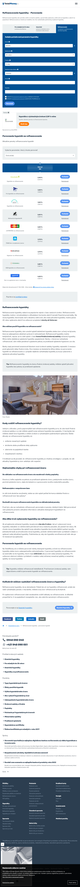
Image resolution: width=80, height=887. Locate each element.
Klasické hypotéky (12, 659)
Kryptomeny (59, 811)
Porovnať (9, 103)
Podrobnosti (65, 181)
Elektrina (58, 798)
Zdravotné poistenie (35, 793)
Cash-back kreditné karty (63, 788)
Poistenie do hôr (34, 801)
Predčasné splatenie (13, 721)
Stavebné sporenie (36, 810)
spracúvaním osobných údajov (20, 96)
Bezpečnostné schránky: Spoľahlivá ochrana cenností (26, 753)
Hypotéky (5, 803)
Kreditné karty (61, 783)
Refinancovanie (65, 28)
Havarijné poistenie (34, 798)
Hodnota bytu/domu (11, 69)
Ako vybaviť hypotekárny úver (17, 696)
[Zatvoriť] (2, 844)
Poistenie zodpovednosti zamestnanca (36, 805)
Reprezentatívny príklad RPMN (9, 129)
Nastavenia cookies (8, 882)
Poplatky (8, 708)
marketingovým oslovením (18, 98)
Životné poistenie (34, 791)
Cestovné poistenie (34, 788)
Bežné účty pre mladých (36, 828)
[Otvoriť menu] (76, 4)
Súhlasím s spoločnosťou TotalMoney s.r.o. (23, 98)
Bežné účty (33, 823)
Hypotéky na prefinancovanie (17, 672)
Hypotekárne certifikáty (14, 725)
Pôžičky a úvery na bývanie (10, 791)
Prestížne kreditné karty (63, 791)
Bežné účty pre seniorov (36, 833)
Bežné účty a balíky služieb (37, 825)
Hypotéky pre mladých (9, 813)
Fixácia (7, 60)
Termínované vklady (8, 821)
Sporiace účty (6, 826)
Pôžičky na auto (7, 788)
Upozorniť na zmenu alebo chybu (44, 287)
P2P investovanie (61, 813)
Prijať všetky (72, 882)
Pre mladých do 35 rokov (22, 28)
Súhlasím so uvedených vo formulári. (23, 96)
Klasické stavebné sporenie (37, 813)
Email (6, 78)
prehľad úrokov (21, 297)
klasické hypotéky (25, 608)
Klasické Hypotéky (63, 608)
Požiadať (65, 177)
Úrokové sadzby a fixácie (15, 704)
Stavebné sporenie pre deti (37, 815)
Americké (42, 28)
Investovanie (60, 806)
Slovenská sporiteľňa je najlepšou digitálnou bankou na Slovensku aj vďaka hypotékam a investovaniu (41, 741)
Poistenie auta (33, 786)
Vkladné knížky (6, 823)
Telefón (7, 88)
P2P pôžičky (5, 798)
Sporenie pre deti (7, 828)
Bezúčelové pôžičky (8, 786)
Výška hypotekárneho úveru (16, 691)
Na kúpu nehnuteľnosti (9, 806)
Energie (58, 796)
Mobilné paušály (62, 818)
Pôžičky (5, 783)
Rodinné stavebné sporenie (37, 818)
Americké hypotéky (12, 667)
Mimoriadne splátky (13, 717)
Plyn (57, 801)
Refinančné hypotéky (8, 811)
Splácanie (8, 51)
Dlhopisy (58, 808)
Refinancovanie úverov (9, 796)
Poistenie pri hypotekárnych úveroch (20, 712)
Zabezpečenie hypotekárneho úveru (19, 700)
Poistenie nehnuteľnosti (36, 796)
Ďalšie (4, 771)
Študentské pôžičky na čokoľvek (11, 793)
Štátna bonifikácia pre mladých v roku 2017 (22, 729)
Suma (6, 41)
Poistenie (32, 783)
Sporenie (5, 818)
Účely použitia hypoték (14, 687)
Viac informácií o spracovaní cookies (13, 877)
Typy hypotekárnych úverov (16, 683)
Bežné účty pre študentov (36, 830)
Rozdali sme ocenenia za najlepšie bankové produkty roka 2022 (30, 762)
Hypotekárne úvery (13, 625)
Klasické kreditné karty (62, 786)
